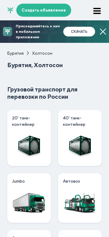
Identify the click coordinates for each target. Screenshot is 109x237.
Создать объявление (43, 10)
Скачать (79, 31)
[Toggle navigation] (97, 10)
